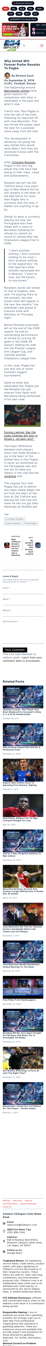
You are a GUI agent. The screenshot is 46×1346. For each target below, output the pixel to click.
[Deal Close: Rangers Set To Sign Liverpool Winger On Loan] (23, 805)
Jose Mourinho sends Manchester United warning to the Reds (21, 965)
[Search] (24, 46)
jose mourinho (13, 523)
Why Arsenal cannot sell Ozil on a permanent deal (21, 748)
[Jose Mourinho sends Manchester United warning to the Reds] (23, 952)
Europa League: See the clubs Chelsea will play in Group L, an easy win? (21, 435)
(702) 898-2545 (16, 1232)
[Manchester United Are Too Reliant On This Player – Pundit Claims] (23, 1093)
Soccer (31, 83)
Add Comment (10, 621)
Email (6, 588)
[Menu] (41, 45)
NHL (30, 9)
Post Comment (15, 649)
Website (7, 610)
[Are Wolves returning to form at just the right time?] (23, 1058)
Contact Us (7, 1207)
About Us (28, 1200)
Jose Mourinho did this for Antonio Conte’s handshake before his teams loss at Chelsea (22, 929)
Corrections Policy (10, 1204)
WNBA (39, 9)
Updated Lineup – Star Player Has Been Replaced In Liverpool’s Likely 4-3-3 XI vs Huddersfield (22, 711)
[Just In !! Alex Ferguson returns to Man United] (23, 840)
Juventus (10, 476)
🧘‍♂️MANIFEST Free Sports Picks (23, 19)
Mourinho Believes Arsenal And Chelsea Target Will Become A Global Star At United (23, 891)
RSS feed (6, 1200)
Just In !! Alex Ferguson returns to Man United (22, 854)
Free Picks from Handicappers (19, 1000)
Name (6, 599)
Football (19, 83)
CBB (19, 14)
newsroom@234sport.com (22, 1225)
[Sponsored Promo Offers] (15, 30)
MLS (27, 14)
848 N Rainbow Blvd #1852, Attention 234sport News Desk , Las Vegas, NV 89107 (25, 1243)
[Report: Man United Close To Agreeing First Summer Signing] (23, 770)
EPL (35, 14)
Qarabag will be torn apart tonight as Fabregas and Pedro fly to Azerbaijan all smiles (22, 1035)
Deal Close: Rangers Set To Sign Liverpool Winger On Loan (20, 819)
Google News (14, 1253)
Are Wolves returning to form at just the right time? (21, 1071)
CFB (11, 14)
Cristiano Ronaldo (23, 162)
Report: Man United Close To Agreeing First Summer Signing (20, 783)
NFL (14, 9)
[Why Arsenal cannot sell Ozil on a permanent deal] (23, 734)
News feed (17, 1200)
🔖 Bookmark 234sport (23, 3)
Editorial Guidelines (28, 1204)
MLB (22, 9)
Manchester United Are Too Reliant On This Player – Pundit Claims (22, 1107)
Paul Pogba (30, 523)
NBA (5, 9)
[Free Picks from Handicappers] (23, 987)
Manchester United (16, 90)
